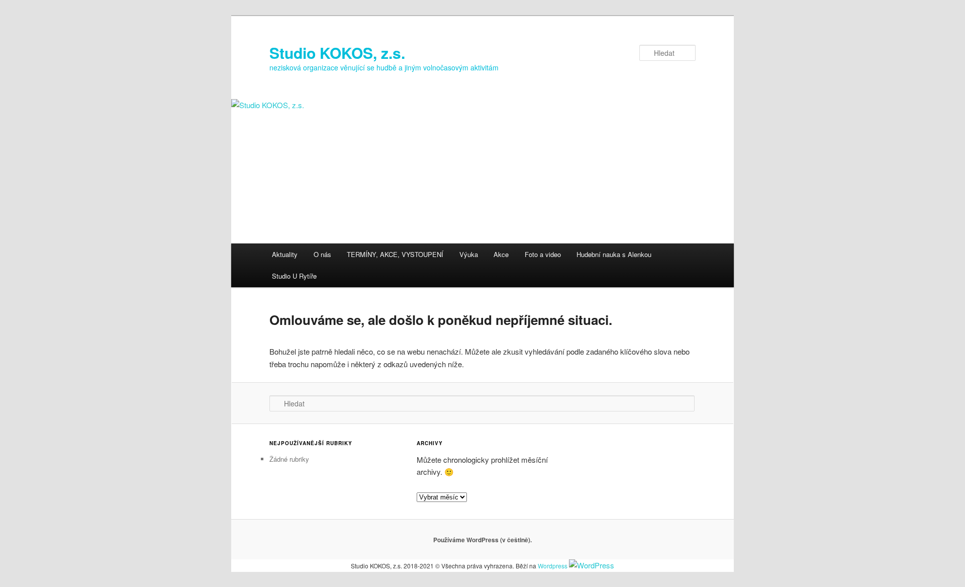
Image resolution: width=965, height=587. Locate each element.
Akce (501, 254)
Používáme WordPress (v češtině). (482, 539)
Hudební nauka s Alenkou (613, 254)
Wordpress (552, 565)
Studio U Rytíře (294, 276)
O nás (322, 254)
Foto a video (543, 254)
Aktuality (285, 254)
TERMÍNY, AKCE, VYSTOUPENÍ (395, 254)
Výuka (468, 254)
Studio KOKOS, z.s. (337, 52)
